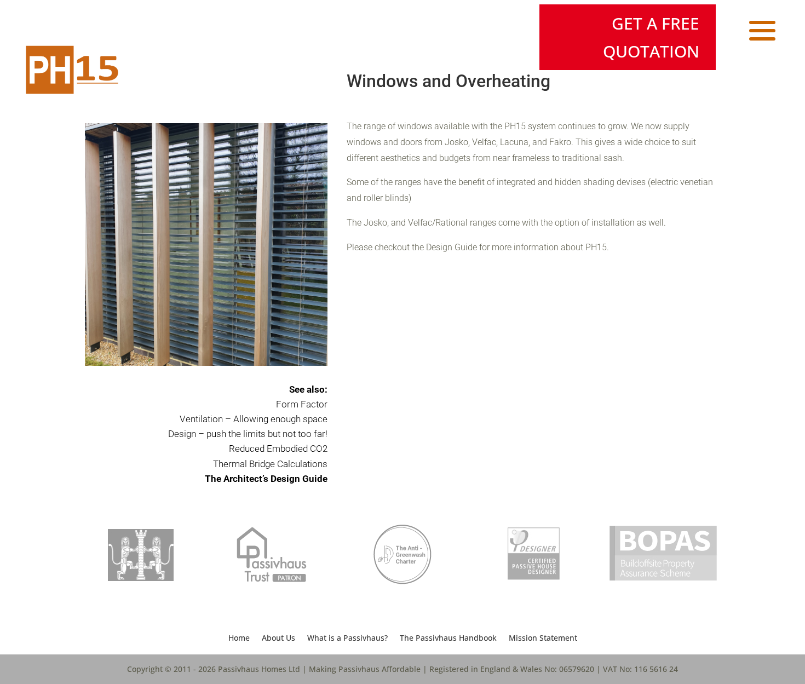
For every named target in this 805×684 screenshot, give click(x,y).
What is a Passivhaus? (347, 638)
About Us (278, 638)
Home (239, 638)
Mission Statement (543, 638)
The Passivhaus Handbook (448, 638)
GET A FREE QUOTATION (651, 37)
